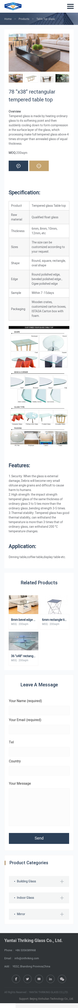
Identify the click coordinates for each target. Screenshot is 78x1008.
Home (7, 19)
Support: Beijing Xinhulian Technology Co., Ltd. (46, 999)
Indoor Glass (25, 897)
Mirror (21, 914)
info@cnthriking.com (27, 958)
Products (24, 19)
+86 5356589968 (25, 950)
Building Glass (26, 881)
